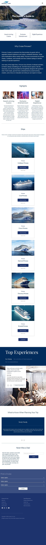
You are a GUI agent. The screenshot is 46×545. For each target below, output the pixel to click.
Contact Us (4, 502)
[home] (6, 3)
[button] (42, 3)
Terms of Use (4, 505)
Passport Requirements (28, 500)
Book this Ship (23, 167)
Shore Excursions (27, 505)
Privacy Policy (4, 503)
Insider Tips (26, 502)
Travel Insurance (27, 503)
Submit (33, 456)
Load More (23, 339)
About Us (3, 500)
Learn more (23, 170)
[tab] (9, 359)
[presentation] (8, 385)
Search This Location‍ (19, 385)
